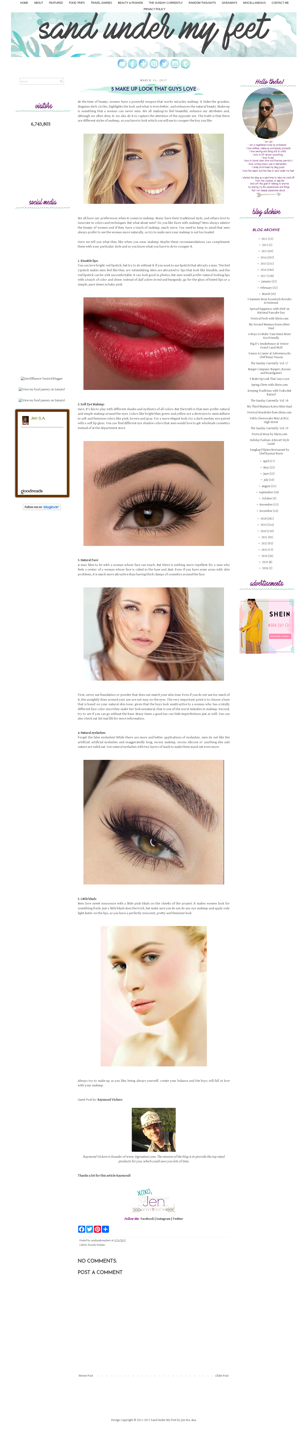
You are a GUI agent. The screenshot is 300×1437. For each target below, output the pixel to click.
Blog (163, 843)
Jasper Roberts (154, 843)
